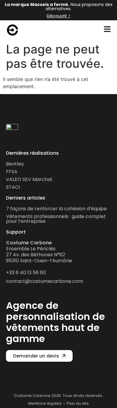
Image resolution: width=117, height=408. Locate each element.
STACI (13, 187)
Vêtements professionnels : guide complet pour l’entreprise (56, 219)
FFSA (11, 171)
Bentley (15, 163)
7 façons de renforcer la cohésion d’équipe (56, 208)
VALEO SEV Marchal (29, 179)
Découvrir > (58, 16)
